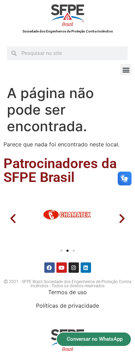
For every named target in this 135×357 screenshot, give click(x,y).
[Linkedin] (86, 267)
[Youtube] (61, 267)
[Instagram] (74, 267)
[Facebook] (49, 267)
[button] (126, 69)
